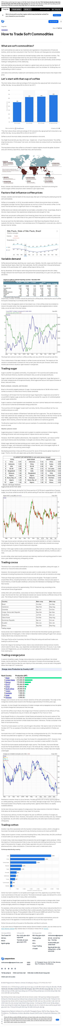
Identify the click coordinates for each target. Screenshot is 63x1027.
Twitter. (46, 928)
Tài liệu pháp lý (6, 973)
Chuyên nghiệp (16, 9)
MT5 (33, 941)
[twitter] (59, 28)
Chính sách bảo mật (19, 973)
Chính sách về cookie (8, 977)
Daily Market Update (7, 928)
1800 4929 (28, 963)
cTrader (35, 948)
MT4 (33, 943)
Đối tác (26, 9)
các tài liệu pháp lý (53, 1003)
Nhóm (3, 941)
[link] (3, 15)
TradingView (36, 938)
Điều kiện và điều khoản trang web (39, 973)
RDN (44, 1003)
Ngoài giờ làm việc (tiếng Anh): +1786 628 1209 (54, 949)
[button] (57, 1020)
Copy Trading (37, 946)
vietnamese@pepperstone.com (12, 962)
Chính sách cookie (12, 1022)
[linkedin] (61, 28)
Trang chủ (5, 9)
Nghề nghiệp (5, 943)
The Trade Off (6, 935)
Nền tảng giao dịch (38, 935)
